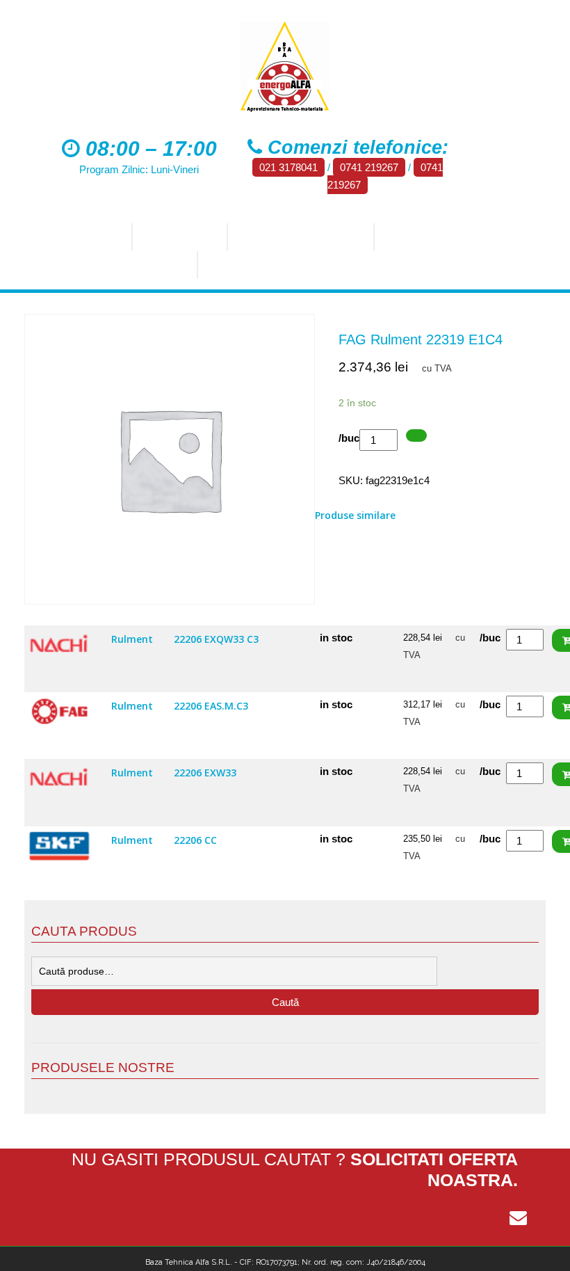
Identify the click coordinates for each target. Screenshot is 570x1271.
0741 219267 (369, 167)
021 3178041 (288, 167)
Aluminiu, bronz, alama (114, 265)
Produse (174, 237)
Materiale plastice (266, 265)
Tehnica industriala (299, 237)
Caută (285, 1002)
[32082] (416, 435)
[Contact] (518, 1218)
